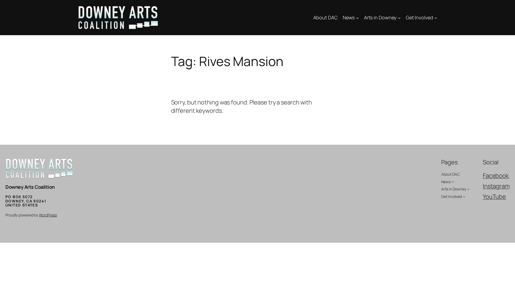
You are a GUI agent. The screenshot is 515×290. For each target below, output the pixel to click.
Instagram (496, 186)
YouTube (494, 197)
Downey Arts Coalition (30, 187)
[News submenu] (357, 17)
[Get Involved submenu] (435, 17)
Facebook (496, 176)
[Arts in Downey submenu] (399, 17)
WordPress (48, 215)
